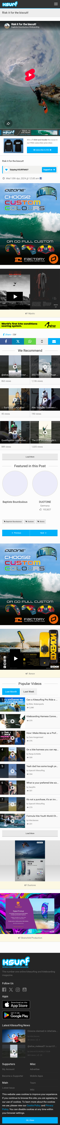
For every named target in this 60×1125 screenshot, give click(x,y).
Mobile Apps (36, 1076)
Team (33, 1082)
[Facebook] (4, 990)
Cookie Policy (34, 1105)
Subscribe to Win (42, 150)
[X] (11, 990)
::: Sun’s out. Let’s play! (12, 407)
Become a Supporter (12, 1076)
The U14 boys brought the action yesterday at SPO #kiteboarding (46, 440)
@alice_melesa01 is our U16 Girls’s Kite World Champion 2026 (15, 374)
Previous (17, 533)
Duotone (30, 522)
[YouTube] (25, 990)
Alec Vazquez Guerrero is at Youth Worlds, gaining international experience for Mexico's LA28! (46, 407)
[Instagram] (18, 990)
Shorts (41, 522)
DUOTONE (45, 501)
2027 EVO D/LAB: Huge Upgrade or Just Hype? (46, 374)
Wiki (32, 1089)
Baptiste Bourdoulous (15, 501)
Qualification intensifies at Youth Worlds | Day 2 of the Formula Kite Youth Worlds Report (15, 440)
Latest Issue (8, 1087)
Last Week (28, 691)
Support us (47, 170)
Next (42, 533)
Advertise (34, 1069)
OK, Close (30, 1120)
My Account (8, 1069)
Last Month (11, 691)
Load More (30, 457)
